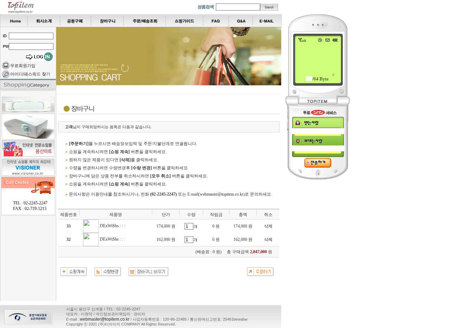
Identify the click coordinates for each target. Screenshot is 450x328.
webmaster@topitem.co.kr (221, 194)
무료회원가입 (23, 65)
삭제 (268, 226)
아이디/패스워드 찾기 (30, 74)
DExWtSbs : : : (112, 225)
